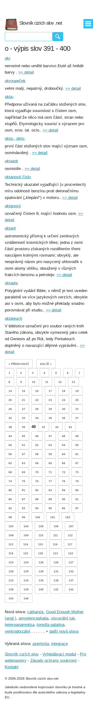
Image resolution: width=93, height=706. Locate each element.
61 (77, 454)
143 (11, 598)
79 (77, 481)
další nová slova (63, 631)
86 (10, 499)
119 (25, 553)
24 (63, 400)
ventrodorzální (17, 631)
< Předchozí (19, 363)
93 (23, 508)
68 (10, 472)
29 (50, 409)
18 (63, 391)
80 (10, 490)
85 (77, 490)
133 (11, 580)
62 (10, 463)
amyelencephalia (33, 618)
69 (23, 472)
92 (10, 508)
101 (52, 517)
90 (63, 499)
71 (50, 472)
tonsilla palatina (50, 624)
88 (37, 499)
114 (25, 544)
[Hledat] (57, 36)
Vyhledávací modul (59, 654)
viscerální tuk (63, 618)
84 (63, 490)
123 (11, 562)
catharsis (35, 612)
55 (77, 445)
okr (7, 58)
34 (37, 418)
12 (60, 382)
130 (41, 571)
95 (50, 508)
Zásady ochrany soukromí (53, 660)
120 (40, 553)
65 (50, 463)
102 (67, 517)
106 (56, 526)
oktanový (13, 206)
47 (50, 436)
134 (26, 580)
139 (26, 589)
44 (10, 436)
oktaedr (11, 161)
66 (63, 463)
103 (11, 526)
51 (23, 445)
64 (37, 463)
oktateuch (13, 318)
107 (71, 526)
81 (23, 490)
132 (71, 571)
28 (37, 409)
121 (55, 553)
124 (26, 562)
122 (70, 553)
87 (23, 499)
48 (63, 436)
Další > (46, 363)
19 (77, 391)
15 (23, 391)
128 (11, 571)
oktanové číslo (18, 177)
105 (41, 526)
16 (37, 391)
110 (41, 535)
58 (37, 454)
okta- (9, 96)
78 (63, 481)
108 (11, 535)
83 (50, 490)
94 (37, 508)
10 (33, 382)
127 (71, 562)
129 (26, 571)
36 (63, 418)
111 (55, 535)
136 (56, 580)
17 (50, 391)
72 (63, 472)
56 (10, 454)
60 (63, 454)
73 (77, 472)
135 (41, 580)
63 (23, 463)
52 (37, 445)
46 (37, 436)
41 (43, 427)
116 (55, 544)
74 (10, 481)
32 (10, 418)
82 (37, 490)
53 (50, 445)
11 (46, 382)
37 (77, 418)
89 (50, 499)
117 (70, 544)
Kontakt (11, 667)
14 (10, 391)
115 (40, 544)
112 (70, 535)
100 (37, 517)
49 (77, 436)
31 (77, 409)
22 (37, 400)
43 (70, 427)
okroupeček (15, 81)
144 (26, 598)
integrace (59, 643)
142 (71, 589)
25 (77, 400)
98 (10, 517)
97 (77, 508)
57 (23, 454)
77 (50, 481)
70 (37, 472)
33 (23, 418)
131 (56, 571)
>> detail (26, 72)
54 (63, 445)
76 (37, 481)
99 (23, 517)
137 (71, 580)
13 (73, 382)
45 (23, 436)
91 (77, 499)
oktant (10, 228)
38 (10, 427)
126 (56, 562)
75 (23, 481)
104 (26, 526)
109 (26, 535)
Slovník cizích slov (22, 654)
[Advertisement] (46, 7)
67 (77, 463)
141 (56, 589)
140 (41, 589)
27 (23, 409)
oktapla (11, 283)
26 (10, 409)
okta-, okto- (15, 138)
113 (11, 544)
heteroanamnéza (19, 624)
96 (63, 508)
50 (10, 445)
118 (11, 553)
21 (23, 400)
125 (41, 562)
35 (50, 418)
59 (50, 454)
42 (57, 427)
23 (50, 400)
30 (63, 409)
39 (23, 427)
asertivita (40, 643)
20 (10, 400)
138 (11, 589)
